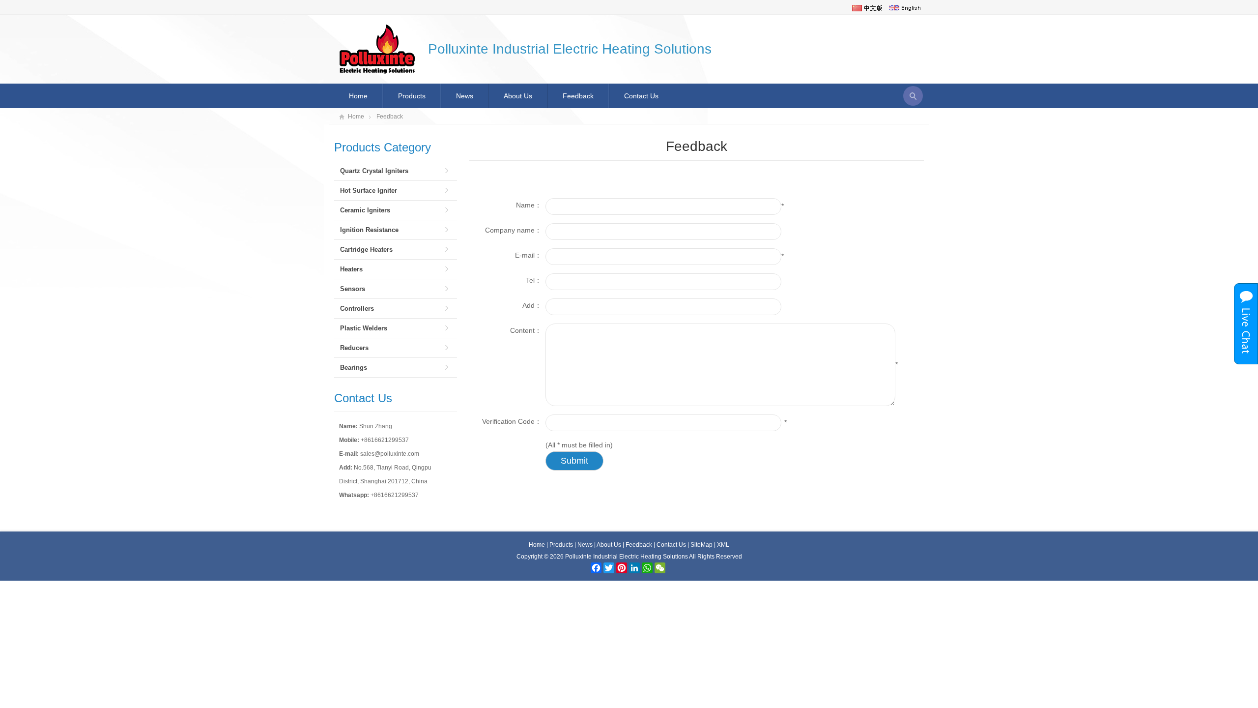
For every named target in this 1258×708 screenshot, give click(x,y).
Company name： (513, 230)
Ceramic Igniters (365, 210)
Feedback (578, 96)
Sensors (352, 289)
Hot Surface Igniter (368, 190)
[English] (905, 7)
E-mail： (528, 255)
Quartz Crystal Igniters (374, 171)
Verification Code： (512, 421)
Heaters (351, 269)
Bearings (353, 367)
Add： (532, 305)
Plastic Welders (363, 328)
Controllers (357, 308)
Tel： (534, 280)
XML (723, 544)
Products (412, 96)
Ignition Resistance (369, 230)
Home (358, 96)
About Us (518, 96)
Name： (529, 205)
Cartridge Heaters (366, 249)
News (464, 96)
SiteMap (701, 544)
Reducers (354, 348)
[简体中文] (867, 7)
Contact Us (641, 96)
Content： (526, 330)
